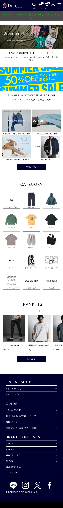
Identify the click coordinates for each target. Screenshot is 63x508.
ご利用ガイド (13, 410)
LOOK (9, 443)
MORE (31, 359)
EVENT (10, 449)
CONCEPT (12, 472)
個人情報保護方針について (21, 416)
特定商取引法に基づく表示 (21, 427)
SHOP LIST (13, 455)
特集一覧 (31, 166)
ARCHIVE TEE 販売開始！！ (23, 492)
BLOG (9, 461)
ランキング (18, 394)
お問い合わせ (13, 421)
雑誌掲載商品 (13, 467)
